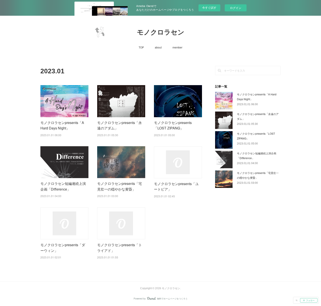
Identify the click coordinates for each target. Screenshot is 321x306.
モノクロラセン (160, 32)
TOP (141, 47)
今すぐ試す (209, 7)
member (177, 47)
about (158, 47)
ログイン (235, 8)
